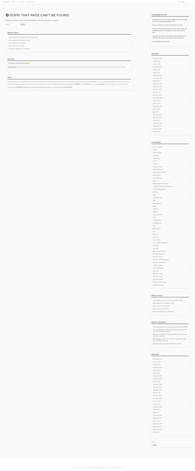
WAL (154, 226)
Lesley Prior (113, 82)
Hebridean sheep (63, 81)
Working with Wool (59, 87)
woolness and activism (159, 251)
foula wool (56, 81)
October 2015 (156, 92)
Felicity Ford (50, 82)
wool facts (156, 237)
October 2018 (156, 64)
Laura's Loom (99, 81)
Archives (155, 150)
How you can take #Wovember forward (177, 327)
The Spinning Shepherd (110, 84)
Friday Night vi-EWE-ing (159, 172)
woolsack (52, 87)
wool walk (155, 245)
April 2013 (156, 112)
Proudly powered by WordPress (94, 467)
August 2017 (156, 72)
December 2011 (157, 126)
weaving (15, 87)
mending (22, 84)
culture (155, 161)
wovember (68, 87)
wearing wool (156, 228)
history (155, 181)
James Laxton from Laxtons (16, 46)
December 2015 (157, 86)
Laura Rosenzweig (106, 81)
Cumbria (155, 164)
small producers (157, 214)
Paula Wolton (53, 84)
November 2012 (157, 117)
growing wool (157, 175)
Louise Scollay (10, 84)
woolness (25, 87)
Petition (21, 2)
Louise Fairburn (120, 81)
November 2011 (157, 129)
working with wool (158, 268)
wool (19, 86)
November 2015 (157, 89)
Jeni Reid (88, 81)
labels (154, 195)
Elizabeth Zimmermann (40, 82)
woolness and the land (159, 262)
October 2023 (156, 61)
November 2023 (157, 58)
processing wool (157, 197)
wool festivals (157, 240)
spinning (82, 84)
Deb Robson (25, 81)
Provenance (64, 84)
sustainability (101, 84)
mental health (28, 84)
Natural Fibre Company (37, 84)
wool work (156, 248)
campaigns (156, 155)
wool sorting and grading (160, 243)
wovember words (158, 279)
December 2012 (157, 115)
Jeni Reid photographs (159, 189)
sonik (154, 217)
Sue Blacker (88, 84)
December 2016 (157, 75)
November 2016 (157, 78)
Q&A (154, 200)
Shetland (155, 212)
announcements (157, 147)
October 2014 (156, 100)
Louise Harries (127, 81)
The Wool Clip (119, 84)
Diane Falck (31, 81)
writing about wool (158, 285)
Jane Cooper (83, 81)
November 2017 (157, 67)
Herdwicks (69, 81)
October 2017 (156, 70)
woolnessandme (33, 87)
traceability (9, 87)
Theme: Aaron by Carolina (115, 467)
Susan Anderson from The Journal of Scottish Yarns (23, 37)
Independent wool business (161, 183)
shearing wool (157, 203)
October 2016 (156, 81)
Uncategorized (157, 223)
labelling (155, 192)
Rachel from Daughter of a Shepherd (19, 49)
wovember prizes (158, 276)
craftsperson (156, 158)
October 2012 (156, 120)
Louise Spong (17, 84)
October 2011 (156, 131)
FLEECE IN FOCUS (158, 169)
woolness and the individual (161, 259)
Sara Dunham (71, 84)
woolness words (157, 265)
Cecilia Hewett (19, 81)
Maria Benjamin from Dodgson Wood (19, 40)
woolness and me (44, 87)
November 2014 (157, 98)
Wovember (6, 2)
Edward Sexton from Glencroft (17, 43)
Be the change (157, 152)
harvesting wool (157, 178)
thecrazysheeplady (158, 327)
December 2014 (157, 95)
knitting (92, 82)
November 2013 (157, 106)
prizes (59, 84)
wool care (155, 234)
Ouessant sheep (46, 84)
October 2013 (156, 109)
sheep (77, 84)
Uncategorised (157, 220)
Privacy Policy (76, 467)
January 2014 (156, 103)
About (14, 2)
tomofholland (125, 84)
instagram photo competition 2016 (163, 186)
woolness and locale (158, 254)
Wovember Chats (158, 273)
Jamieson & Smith (75, 81)
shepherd (155, 209)
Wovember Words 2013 (159, 282)
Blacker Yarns (11, 82)
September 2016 (157, 84)
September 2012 (157, 123)
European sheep (157, 167)
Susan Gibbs (94, 84)
